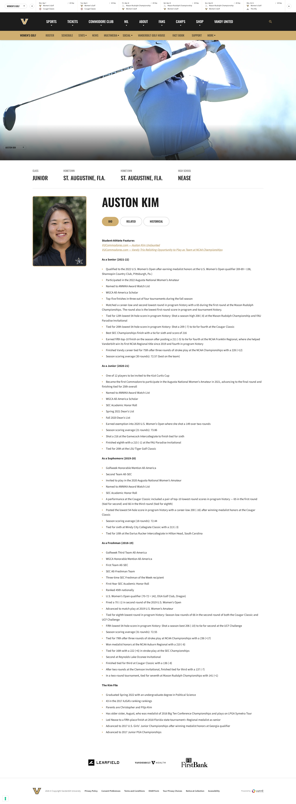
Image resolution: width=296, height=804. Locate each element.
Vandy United (223, 21)
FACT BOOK (178, 35)
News (95, 35)
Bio (110, 221)
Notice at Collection (195, 791)
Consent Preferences (110, 791)
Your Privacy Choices (172, 791)
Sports (51, 21)
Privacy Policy (91, 791)
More (210, 35)
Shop (200, 21)
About (143, 21)
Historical (156, 221)
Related (131, 221)
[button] (32, 6)
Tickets (72, 21)
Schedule (67, 35)
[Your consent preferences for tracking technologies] (5, 799)
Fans (162, 21)
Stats (81, 35)
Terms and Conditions (134, 791)
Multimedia (110, 35)
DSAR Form (154, 791)
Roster (50, 35)
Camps (180, 21)
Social (127, 35)
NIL (126, 21)
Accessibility (214, 791)
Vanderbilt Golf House (151, 35)
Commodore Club (101, 21)
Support (197, 35)
